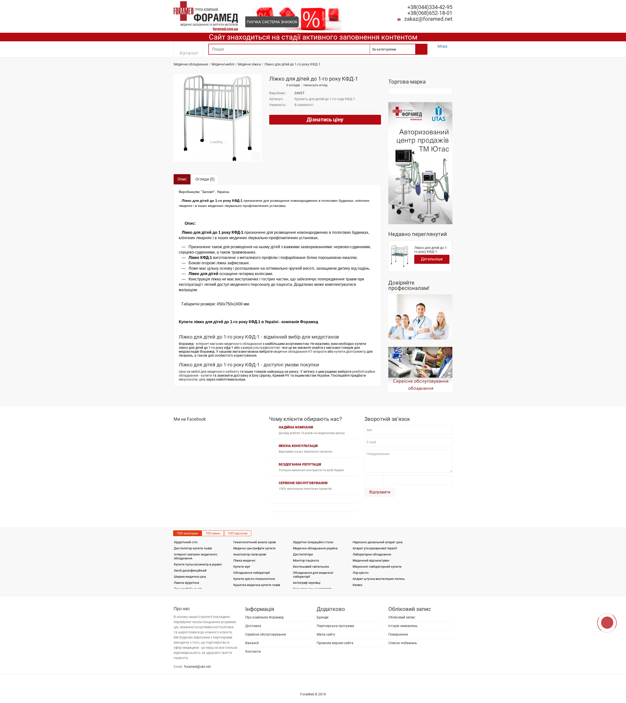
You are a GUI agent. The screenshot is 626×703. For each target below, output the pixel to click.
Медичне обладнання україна (315, 548)
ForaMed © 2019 (313, 694)
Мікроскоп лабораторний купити (377, 566)
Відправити (379, 492)
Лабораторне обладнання (372, 554)
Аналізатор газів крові (249, 554)
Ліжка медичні (244, 560)
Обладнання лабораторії (251, 573)
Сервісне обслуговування (265, 634)
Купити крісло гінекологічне (254, 579)
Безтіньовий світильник (311, 566)
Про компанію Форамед (264, 617)
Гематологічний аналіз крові (254, 542)
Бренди (322, 617)
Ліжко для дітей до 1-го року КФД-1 (430, 250)
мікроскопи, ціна (192, 379)
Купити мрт (241, 566)
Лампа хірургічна (186, 583)
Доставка (253, 626)
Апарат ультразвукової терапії (375, 548)
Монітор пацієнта (306, 560)
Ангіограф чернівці (306, 583)
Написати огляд (315, 85)
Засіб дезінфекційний (190, 570)
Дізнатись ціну (325, 120)
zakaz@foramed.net (428, 19)
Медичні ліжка (249, 64)
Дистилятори (303, 554)
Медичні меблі (223, 64)
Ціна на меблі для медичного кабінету (209, 371)
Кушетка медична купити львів (256, 585)
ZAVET (299, 93)
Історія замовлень (403, 626)
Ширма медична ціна (190, 576)
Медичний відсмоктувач (371, 560)
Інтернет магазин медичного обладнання (195, 556)
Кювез (357, 585)
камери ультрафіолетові (260, 348)
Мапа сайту (326, 634)
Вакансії (251, 643)
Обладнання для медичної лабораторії (313, 574)
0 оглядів (293, 85)
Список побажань (402, 643)
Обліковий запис (401, 617)
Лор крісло (361, 573)
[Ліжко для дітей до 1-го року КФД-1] (218, 118)
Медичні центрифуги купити (254, 548)
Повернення (398, 634)
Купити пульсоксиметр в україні (198, 564)
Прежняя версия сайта (335, 643)
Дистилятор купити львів (193, 548)
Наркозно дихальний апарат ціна (377, 542)
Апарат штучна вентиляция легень (379, 579)
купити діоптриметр (350, 351)
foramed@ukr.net (197, 667)
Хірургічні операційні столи (313, 542)
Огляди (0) (205, 179)
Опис (182, 179)
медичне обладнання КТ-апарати (300, 351)
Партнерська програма (335, 626)
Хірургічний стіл (186, 542)
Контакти (253, 651)
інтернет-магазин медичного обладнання (229, 344)
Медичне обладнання (191, 64)
